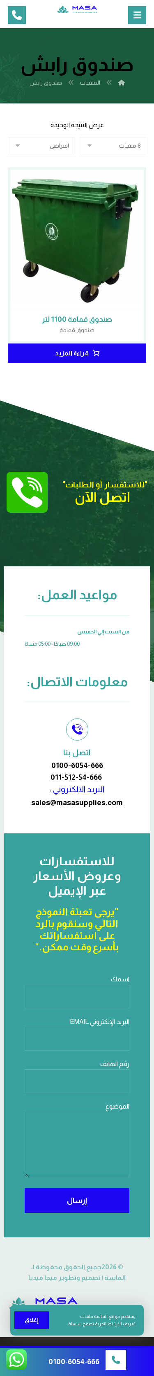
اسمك (120, 979)
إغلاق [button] (32, 1320)
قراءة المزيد (72, 353)
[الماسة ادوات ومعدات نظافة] (77, 9)
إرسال (77, 1200)
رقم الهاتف (114, 1063)
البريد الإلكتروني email (99, 1021)
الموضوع (117, 1106)
